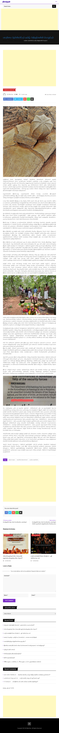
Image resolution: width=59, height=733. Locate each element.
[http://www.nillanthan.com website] (15, 94)
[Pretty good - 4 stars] (7, 571)
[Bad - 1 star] (3, 571)
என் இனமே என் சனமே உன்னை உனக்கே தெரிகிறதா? (25, 681)
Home (5, 40)
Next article (52, 520)
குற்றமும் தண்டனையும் (9, 649)
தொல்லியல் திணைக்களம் (22, 459)
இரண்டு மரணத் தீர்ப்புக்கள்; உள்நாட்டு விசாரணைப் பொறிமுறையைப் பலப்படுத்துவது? (24, 645)
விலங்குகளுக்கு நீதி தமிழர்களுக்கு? (12, 653)
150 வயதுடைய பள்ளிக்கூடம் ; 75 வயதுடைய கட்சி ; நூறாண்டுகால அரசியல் (22, 661)
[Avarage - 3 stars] (6, 571)
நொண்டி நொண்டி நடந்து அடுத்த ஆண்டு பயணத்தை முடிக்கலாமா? (34, 674)
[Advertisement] (29, 19)
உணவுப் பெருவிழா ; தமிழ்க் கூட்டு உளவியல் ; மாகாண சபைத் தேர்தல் (20, 637)
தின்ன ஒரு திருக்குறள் (9, 657)
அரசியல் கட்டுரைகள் (18, 40)
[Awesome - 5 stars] (9, 571)
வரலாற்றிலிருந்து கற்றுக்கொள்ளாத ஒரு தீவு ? (15, 641)
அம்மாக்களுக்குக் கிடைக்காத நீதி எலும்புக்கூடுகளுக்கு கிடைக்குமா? (20, 629)
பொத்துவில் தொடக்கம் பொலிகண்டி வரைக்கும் (15, 522)
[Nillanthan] (16, 94)
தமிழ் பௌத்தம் (12, 459)
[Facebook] (6, 512)
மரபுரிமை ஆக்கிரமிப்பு (34, 459)
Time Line (10, 40)
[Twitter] (10, 512)
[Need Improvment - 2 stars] (4, 571)
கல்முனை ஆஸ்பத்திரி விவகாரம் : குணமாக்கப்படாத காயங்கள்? (19, 625)
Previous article (7, 520)
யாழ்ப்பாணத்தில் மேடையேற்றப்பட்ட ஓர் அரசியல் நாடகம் (17, 633)
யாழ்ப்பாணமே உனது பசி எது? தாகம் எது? (30, 678)
